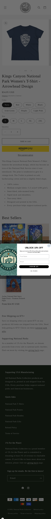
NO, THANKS (34, 271)
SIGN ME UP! (34, 266)
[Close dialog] (49, 245)
